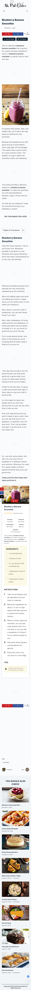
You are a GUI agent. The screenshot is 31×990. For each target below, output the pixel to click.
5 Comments (16, 972)
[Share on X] (2, 496)
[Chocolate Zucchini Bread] (15, 936)
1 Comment (16, 878)
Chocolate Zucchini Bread (10, 946)
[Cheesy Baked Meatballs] (15, 818)
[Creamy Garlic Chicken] (15, 889)
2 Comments (16, 901)
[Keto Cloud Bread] (15, 960)
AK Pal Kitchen (16, 986)
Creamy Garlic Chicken (9, 899)
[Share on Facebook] (18, 34)
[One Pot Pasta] (15, 912)
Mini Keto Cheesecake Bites (11, 805)
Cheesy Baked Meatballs (10, 828)
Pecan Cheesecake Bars (10, 852)
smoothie (6, 762)
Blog (13, 28)
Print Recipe (22, 39)
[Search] (27, 11)
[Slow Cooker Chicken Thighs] (15, 865)
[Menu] (4, 11)
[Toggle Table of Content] (22, 230)
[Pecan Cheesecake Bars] (15, 842)
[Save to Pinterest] (2, 489)
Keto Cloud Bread (7, 970)
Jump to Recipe (10, 39)
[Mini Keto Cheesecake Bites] (15, 794)
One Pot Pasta (6, 923)
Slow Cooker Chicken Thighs (11, 876)
